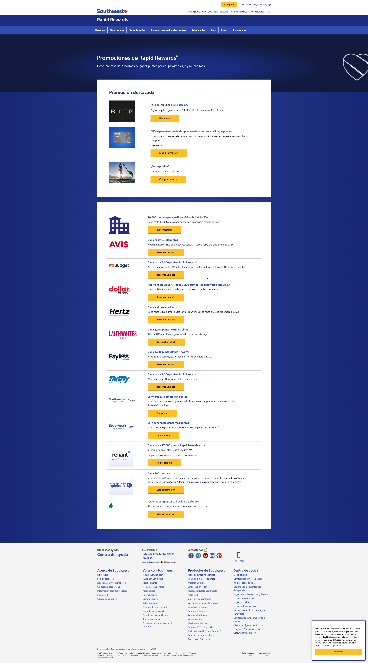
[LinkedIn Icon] (212, 556)
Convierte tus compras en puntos (167, 397)
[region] (339, 640)
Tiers (213, 30)
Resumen (100, 30)
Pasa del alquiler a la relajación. (169, 105)
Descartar (338, 652)
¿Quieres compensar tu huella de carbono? (173, 501)
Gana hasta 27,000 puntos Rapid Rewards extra (176, 445)
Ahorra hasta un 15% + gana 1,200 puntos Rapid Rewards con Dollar (189, 285)
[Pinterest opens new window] (219, 556)
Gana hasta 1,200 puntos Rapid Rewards (172, 374)
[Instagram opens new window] (198, 556)
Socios (224, 30)
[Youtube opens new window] (205, 556)
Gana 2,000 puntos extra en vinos (168, 329)
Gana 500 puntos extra (161, 473)
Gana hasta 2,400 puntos (163, 240)
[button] (229, 4)
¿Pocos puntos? (160, 166)
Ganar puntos (117, 30)
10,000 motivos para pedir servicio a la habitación (178, 217)
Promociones (239, 30)
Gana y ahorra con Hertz (162, 307)
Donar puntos (198, 30)
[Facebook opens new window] (191, 556)
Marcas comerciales (167, 655)
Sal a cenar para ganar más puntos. (169, 423)
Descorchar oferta (166, 342)
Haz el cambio (164, 462)
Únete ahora (163, 435)
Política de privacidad (151, 655)
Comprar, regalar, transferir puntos (168, 30)
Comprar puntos (168, 179)
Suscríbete (146, 562)
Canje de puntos (137, 30)
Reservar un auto (165, 252)
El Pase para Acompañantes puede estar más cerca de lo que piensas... (192, 131)
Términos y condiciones (134, 655)
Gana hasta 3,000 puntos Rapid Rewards (172, 262)
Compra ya (162, 413)
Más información (168, 153)
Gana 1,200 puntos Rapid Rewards (168, 352)
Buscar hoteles (164, 229)
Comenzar (164, 118)
